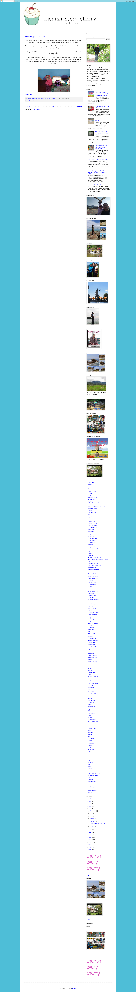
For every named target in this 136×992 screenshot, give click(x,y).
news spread (91, 642)
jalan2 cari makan (93, 623)
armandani (91, 754)
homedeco (91, 597)
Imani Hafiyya (92, 491)
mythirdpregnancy (93, 599)
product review (92, 508)
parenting (91, 627)
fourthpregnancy (93, 683)
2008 (90, 850)
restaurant (91, 529)
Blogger (74, 988)
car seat (90, 704)
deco (89, 679)
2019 (90, 804)
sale (89, 632)
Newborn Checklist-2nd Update (97, 185)
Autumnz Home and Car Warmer (101, 119)
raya (89, 551)
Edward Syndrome (93, 574)
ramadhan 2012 (92, 595)
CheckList (91, 653)
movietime (91, 666)
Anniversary (91, 672)
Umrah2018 (91, 700)
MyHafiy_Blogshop (93, 502)
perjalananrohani (93, 775)
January (92, 826)
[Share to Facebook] (67, 98)
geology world (92, 589)
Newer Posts (29, 106)
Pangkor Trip (92, 638)
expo (89, 709)
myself (90, 517)
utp (89, 649)
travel (89, 487)
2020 (90, 801)
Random (90, 489)
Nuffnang (91, 619)
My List (90, 745)
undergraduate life (93, 612)
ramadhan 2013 (92, 647)
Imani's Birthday (33, 100)
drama (90, 756)
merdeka (90, 771)
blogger (90, 621)
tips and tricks (92, 512)
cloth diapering (92, 662)
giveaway (90, 555)
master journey (92, 523)
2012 (90, 840)
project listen (92, 726)
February (92, 821)
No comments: (53, 98)
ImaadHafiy (91, 739)
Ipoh (89, 674)
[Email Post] (59, 98)
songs (89, 730)
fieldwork (91, 681)
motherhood (91, 532)
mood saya (91, 606)
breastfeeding (92, 499)
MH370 (90, 741)
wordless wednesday (94, 519)
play (89, 777)
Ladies (90, 696)
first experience (92, 527)
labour (90, 664)
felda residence (92, 711)
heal (89, 760)
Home (54, 106)
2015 (90, 832)
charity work (91, 707)
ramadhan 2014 (92, 582)
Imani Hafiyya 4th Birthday (35, 36)
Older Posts (78, 106)
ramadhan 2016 (92, 694)
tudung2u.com (92, 790)
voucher (90, 792)
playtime (90, 572)
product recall (92, 781)
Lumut (90, 698)
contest (90, 610)
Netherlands (91, 521)
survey (90, 670)
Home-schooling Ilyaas (94, 565)
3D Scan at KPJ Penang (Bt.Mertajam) (99, 160)
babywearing (91, 542)
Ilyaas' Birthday (92, 614)
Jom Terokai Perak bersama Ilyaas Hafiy (98, 560)
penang (90, 668)
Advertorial (91, 634)
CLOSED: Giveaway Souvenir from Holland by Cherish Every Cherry (102, 93)
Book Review (91, 587)
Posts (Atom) (37, 109)
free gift (90, 685)
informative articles (93, 569)
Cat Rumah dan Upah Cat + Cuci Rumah (102, 107)
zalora (90, 734)
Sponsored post (92, 657)
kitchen (90, 717)
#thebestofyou (92, 651)
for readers (91, 713)
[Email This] (62, 98)
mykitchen (91, 692)
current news (92, 608)
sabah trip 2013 (92, 629)
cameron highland (93, 578)
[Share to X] (65, 98)
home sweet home (93, 538)
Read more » (28, 94)
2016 (90, 829)
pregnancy (91, 534)
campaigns (91, 593)
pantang (90, 625)
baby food (91, 536)
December (93, 811)
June (91, 816)
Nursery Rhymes (93, 677)
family (90, 484)
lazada (90, 769)
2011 (90, 842)
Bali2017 (90, 736)
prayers (90, 724)
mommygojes (92, 719)
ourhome (90, 580)
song (89, 786)
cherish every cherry (93, 862)
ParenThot (91, 749)
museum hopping (93, 721)
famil (89, 758)
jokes (89, 766)
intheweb (90, 762)
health (90, 510)
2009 (90, 847)
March (92, 818)
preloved (90, 779)
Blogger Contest (93, 576)
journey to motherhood (94, 557)
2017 (90, 809)
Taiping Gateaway (93, 640)
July (91, 813)
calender (90, 659)
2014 (90, 834)
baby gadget (91, 540)
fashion (90, 553)
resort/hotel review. (94, 549)
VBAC (90, 751)
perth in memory (93, 591)
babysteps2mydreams (94, 547)
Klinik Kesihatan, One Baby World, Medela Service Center (101, 147)
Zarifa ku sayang (93, 563)
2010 (90, 845)
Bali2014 (90, 636)
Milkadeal (91, 743)
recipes (90, 504)
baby (89, 495)
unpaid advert (92, 584)
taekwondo (91, 788)
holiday (90, 493)
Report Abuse (91, 875)
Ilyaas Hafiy (91, 482)
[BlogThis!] (64, 98)
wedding (90, 732)
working (90, 544)
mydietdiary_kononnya (94, 773)
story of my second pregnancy (96, 506)
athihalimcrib (92, 567)
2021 (90, 798)
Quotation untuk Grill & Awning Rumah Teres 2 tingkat (101, 133)
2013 (90, 837)
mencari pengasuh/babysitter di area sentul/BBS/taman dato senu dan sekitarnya (98, 172)
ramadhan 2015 (92, 728)
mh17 (89, 689)
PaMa (89, 747)
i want (90, 715)
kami (89, 514)
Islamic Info (91, 602)
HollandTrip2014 (93, 525)
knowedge (91, 687)
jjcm (89, 764)
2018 (90, 806)
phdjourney (91, 644)
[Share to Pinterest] (68, 98)
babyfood (91, 702)
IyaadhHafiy (91, 604)
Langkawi (90, 617)
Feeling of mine (92, 497)
